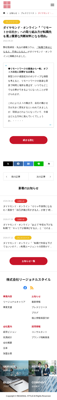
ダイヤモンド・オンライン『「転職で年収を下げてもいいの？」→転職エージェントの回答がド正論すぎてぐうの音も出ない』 (27, 245)
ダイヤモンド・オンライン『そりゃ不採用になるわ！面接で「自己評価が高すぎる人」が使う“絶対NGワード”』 (28, 208)
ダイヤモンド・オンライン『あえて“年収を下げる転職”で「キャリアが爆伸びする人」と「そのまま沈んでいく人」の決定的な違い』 (28, 226)
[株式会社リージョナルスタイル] (7, 5)
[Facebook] (25, 287)
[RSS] (32, 287)
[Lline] (39, 163)
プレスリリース (12, 22)
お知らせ (20, 201)
